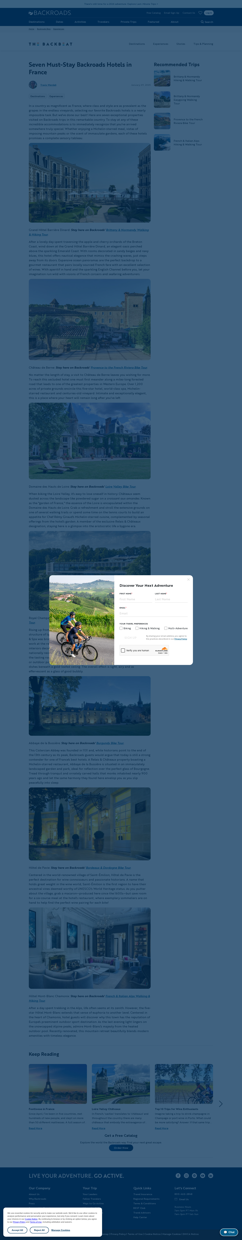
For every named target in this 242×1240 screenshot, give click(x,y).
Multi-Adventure (178, 628)
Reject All (39, 1230)
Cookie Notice (31, 1219)
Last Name (160, 593)
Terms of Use (36, 1222)
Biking (127, 628)
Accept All (17, 1230)
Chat (229, 1232)
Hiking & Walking (149, 628)
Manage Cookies (60, 1230)
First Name (125, 593)
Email (122, 607)
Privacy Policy (19, 1222)
